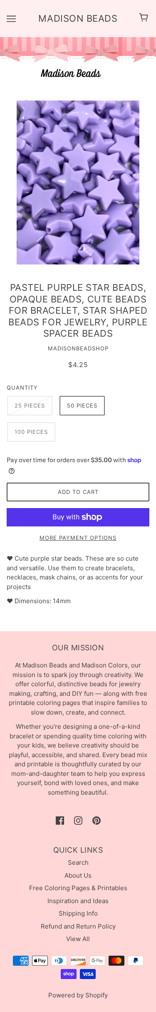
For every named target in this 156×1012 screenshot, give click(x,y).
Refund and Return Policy (78, 926)
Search (78, 862)
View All (78, 939)
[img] (60, 821)
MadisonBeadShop (78, 348)
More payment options (78, 537)
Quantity (22, 387)
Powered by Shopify (78, 995)
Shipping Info (78, 913)
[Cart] (145, 18)
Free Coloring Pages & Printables (78, 888)
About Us (78, 875)
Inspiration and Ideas (78, 901)
